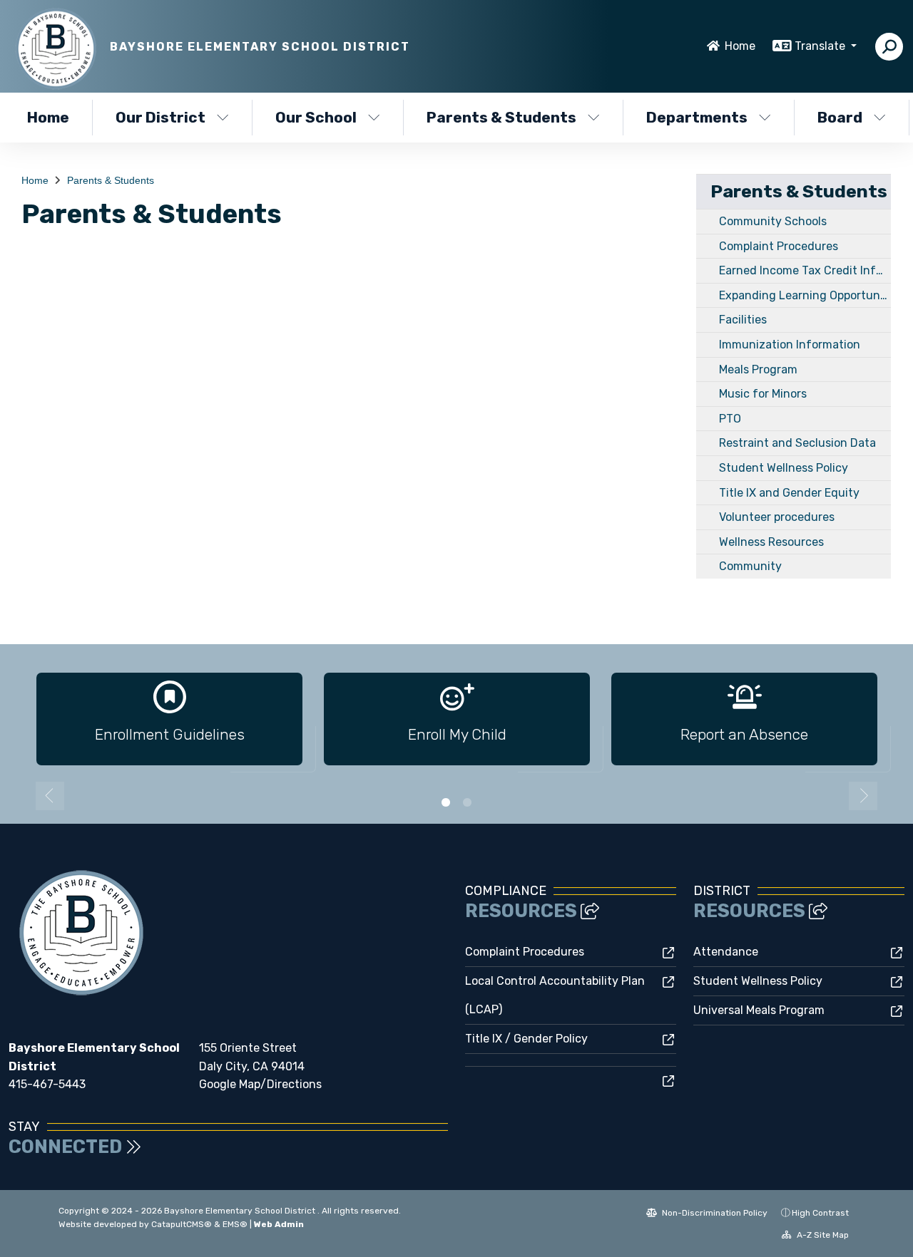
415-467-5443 (47, 1084)
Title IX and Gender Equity (789, 493)
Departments (697, 117)
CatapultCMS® (181, 1224)
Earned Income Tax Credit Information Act (805, 270)
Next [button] (863, 796)
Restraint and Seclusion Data (797, 443)
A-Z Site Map (822, 1235)
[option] (169, 725)
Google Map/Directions (260, 1084)
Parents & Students (501, 117)
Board (839, 117)
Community (750, 566)
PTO (730, 418)
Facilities (743, 319)
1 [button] (446, 802)
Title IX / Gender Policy (526, 1038)
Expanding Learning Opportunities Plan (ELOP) (805, 295)
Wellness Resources (771, 542)
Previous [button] (50, 796)
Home (740, 46)
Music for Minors (763, 393)
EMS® (235, 1224)
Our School (316, 117)
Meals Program (758, 369)
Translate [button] (821, 46)
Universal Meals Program (759, 1010)
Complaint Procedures (778, 246)
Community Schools (773, 221)
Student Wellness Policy (783, 468)
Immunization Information (789, 344)
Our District (160, 117)
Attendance (725, 951)
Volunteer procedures (777, 517)
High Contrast (820, 1213)
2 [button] (467, 802)
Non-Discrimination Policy (713, 1213)
